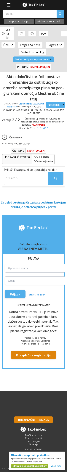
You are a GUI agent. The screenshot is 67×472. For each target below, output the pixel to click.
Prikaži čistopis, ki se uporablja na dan (30, 170)
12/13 (39, 128)
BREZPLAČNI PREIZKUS (33, 419)
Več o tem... (56, 466)
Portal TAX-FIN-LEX (33, 5)
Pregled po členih (30, 45)
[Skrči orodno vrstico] (64, 33)
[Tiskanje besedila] (32, 33)
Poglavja (53, 45)
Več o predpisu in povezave (31, 59)
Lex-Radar (8, 33)
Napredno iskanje (18, 21)
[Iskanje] (60, 14)
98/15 (45, 128)
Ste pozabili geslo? (37, 294)
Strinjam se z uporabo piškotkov (30, 466)
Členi (6, 45)
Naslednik (54, 104)
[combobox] (29, 14)
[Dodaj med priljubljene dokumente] (21, 33)
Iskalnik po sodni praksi (49, 21)
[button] (55, 178)
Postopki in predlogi (32, 52)
